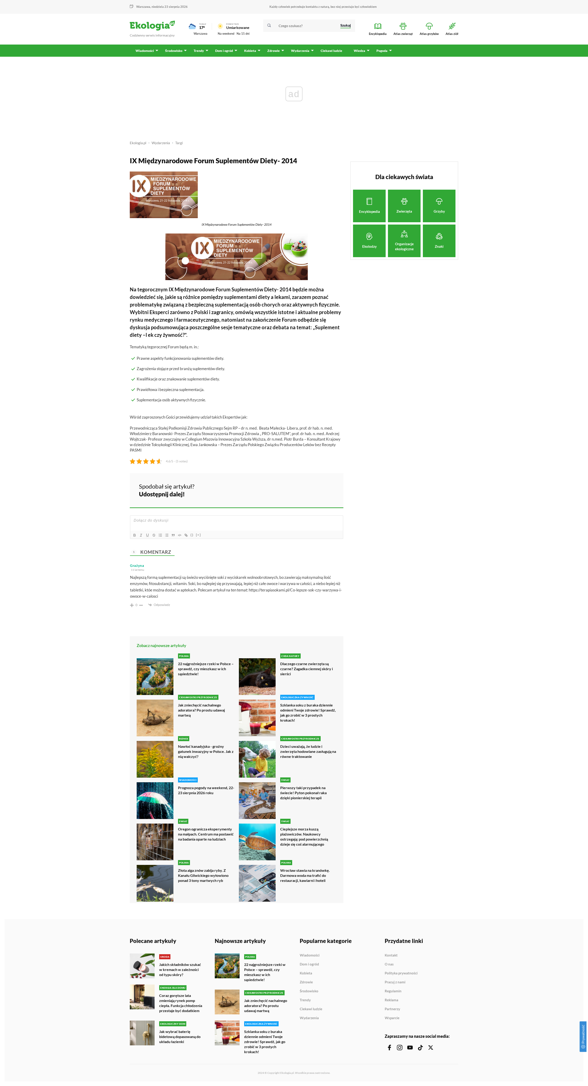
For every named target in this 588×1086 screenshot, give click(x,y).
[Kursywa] (141, 535)
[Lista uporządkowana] (160, 535)
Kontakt (391, 955)
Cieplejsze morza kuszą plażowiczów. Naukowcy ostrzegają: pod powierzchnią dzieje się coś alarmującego (304, 836)
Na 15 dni (243, 33)
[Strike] (154, 535)
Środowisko (309, 991)
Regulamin (393, 991)
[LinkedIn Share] (328, 489)
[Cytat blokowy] (173, 535)
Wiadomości (309, 955)
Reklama (391, 1000)
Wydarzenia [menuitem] (300, 51)
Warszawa (200, 33)
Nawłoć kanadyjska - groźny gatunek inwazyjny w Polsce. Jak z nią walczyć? (206, 751)
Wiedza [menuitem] (359, 51)
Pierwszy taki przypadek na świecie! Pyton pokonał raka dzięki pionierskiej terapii (303, 792)
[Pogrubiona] (134, 535)
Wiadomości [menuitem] (145, 51)
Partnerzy (392, 1009)
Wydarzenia (161, 143)
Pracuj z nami (395, 982)
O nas (389, 964)
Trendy (305, 1000)
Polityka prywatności (401, 973)
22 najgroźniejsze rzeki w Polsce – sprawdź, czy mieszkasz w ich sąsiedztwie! (206, 668)
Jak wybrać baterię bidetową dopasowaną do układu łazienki (180, 1036)
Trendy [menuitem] (199, 51)
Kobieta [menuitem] (250, 51)
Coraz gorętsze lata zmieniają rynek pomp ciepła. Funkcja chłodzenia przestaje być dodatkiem (180, 1003)
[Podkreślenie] (147, 535)
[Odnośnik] (186, 535)
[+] (198, 535)
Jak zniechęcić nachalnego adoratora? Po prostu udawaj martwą (201, 710)
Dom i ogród (309, 964)
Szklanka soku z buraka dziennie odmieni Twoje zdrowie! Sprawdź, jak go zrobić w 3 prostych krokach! (308, 712)
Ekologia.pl (138, 143)
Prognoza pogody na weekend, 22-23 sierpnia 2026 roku (206, 790)
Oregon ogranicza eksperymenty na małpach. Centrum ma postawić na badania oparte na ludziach (206, 834)
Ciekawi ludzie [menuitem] (331, 51)
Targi (179, 143)
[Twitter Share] (316, 489)
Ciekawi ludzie (311, 1009)
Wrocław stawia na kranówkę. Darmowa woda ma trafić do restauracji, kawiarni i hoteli (305, 875)
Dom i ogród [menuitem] (224, 51)
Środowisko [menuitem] (173, 51)
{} (192, 535)
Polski (201, 312)
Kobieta (306, 973)
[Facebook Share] (304, 489)
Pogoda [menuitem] (381, 51)
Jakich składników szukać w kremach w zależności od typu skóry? (180, 969)
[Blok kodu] (179, 535)
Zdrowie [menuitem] (273, 51)
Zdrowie (306, 982)
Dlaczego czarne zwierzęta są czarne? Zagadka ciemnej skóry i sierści (306, 668)
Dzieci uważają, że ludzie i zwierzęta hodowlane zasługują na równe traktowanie (308, 751)
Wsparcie (392, 1018)
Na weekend (226, 33)
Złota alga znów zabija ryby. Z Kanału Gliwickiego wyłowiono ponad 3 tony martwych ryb (203, 875)
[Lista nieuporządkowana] (167, 535)
